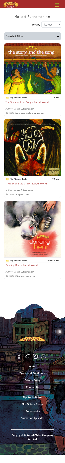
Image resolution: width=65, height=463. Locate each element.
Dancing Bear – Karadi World (22, 265)
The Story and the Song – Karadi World (27, 102)
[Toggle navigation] (57, 5)
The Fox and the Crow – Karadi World (26, 183)
